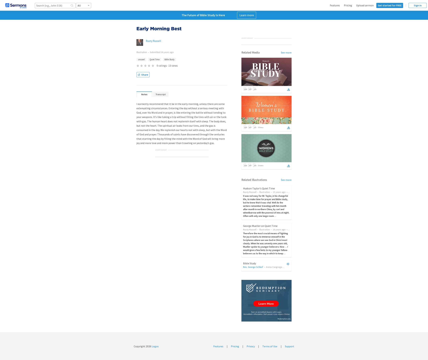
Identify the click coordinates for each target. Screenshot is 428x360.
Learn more (246, 15)
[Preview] (287, 263)
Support (289, 346)
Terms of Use (269, 346)
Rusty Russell (153, 40)
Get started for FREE (390, 5)
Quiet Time (154, 59)
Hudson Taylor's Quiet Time (259, 188)
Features (335, 5)
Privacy (251, 346)
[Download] (288, 89)
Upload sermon (365, 5)
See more (286, 52)
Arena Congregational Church (280, 266)
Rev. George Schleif (253, 266)
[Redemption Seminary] (266, 301)
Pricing (348, 5)
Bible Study (169, 59)
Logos (155, 346)
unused (141, 59)
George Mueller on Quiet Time (260, 226)
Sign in (418, 5)
